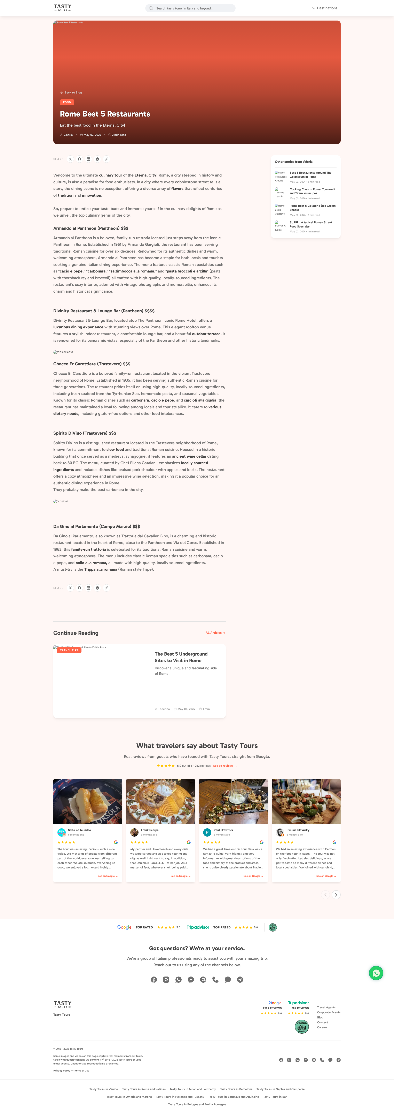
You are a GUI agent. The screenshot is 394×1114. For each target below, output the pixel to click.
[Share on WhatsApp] (97, 159)
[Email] (203, 980)
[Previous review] (325, 894)
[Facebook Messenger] (191, 980)
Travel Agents (326, 1007)
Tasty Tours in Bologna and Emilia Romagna (197, 1104)
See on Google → (108, 875)
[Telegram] (240, 980)
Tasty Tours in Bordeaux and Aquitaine (233, 1097)
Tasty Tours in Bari (275, 1097)
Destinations (327, 8)
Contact (322, 1022)
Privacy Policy (61, 1070)
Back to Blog (73, 92)
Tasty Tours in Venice (103, 1089)
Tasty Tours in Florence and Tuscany (180, 1097)
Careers (322, 1027)
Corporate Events (329, 1012)
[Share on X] (70, 159)
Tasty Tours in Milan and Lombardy (193, 1089)
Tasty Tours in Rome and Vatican (144, 1089)
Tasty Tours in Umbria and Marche (129, 1097)
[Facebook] (154, 980)
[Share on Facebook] (79, 159)
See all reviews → (225, 766)
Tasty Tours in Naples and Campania (281, 1089)
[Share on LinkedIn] (88, 159)
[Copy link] (106, 159)
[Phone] (215, 980)
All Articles (214, 633)
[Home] (62, 8)
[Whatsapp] (178, 980)
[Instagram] (166, 980)
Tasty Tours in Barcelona (236, 1089)
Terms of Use (81, 1070)
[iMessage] (228, 980)
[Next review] (336, 894)
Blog (320, 1017)
